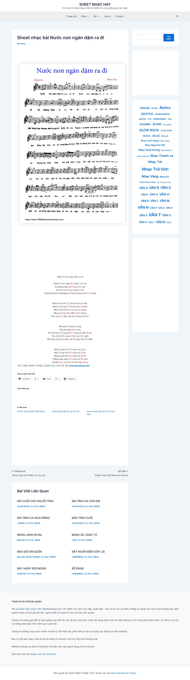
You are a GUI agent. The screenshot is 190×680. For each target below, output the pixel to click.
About (107, 16)
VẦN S (143, 215)
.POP (169, 119)
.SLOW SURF (166, 130)
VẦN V (166, 215)
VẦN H (164, 194)
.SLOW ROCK (23, 506)
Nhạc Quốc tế (166, 150)
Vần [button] (95, 16)
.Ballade (145, 108)
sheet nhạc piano (28, 608)
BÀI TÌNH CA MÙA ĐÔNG (33, 518)
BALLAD (21, 540)
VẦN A (143, 188)
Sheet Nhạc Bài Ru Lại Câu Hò (65, 411)
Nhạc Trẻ (155, 162)
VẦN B (42, 506)
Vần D (169, 222)
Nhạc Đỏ (164, 176)
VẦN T (155, 214)
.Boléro (165, 108)
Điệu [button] (83, 16)
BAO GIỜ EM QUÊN (29, 551)
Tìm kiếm (168, 37)
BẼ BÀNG (78, 568)
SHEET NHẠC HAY (95, 4)
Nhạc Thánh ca (161, 156)
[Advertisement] (70, 55)
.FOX (74, 540)
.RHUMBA (145, 124)
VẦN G (153, 194)
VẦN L (154, 201)
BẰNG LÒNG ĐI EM (29, 534)
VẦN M (165, 201)
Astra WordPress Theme (123, 673)
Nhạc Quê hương (149, 150)
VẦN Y (151, 222)
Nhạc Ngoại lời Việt (155, 145)
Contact (119, 16)
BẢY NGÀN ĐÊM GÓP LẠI (88, 551)
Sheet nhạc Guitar (148, 182)
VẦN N (143, 207)
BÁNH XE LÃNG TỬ (84, 534)
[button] (87, 16)
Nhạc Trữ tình (155, 169)
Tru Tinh (34, 506)
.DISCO (142, 119)
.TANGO (20, 523)
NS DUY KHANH (33, 557)
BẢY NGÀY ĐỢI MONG (31, 568)
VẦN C (165, 187)
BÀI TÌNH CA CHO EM (86, 501)
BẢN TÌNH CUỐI (82, 518)
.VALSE (155, 135)
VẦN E (144, 194)
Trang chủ (71, 16)
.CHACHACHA (162, 114)
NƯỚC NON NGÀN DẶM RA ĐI (31, 411)
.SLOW (156, 124)
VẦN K (145, 201)
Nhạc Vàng (150, 176)
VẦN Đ (160, 222)
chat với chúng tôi (46, 654)
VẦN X (143, 222)
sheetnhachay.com (79, 365)
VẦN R (169, 208)
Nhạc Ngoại (165, 141)
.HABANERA (77, 557)
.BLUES (154, 108)
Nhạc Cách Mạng (150, 140)
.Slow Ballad (167, 125)
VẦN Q (161, 208)
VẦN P (153, 207)
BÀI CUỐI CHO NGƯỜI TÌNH (35, 501)
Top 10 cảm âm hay (164, 182)
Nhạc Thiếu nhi (143, 156)
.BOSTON (21, 573)
